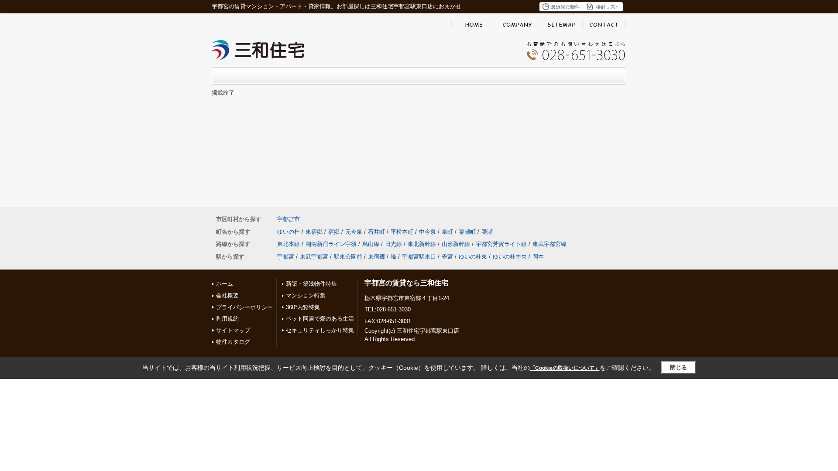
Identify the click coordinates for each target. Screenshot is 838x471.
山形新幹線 (456, 244)
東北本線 (288, 244)
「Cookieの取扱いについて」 (565, 368)
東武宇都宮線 (549, 244)
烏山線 (370, 244)
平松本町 (402, 232)
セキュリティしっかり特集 (320, 330)
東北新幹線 (422, 244)
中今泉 (427, 232)
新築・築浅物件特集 (311, 283)
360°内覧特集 (303, 307)
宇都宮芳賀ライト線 (501, 244)
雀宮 (447, 256)
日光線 (393, 244)
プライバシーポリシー (244, 307)
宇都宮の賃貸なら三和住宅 (406, 283)
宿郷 (334, 232)
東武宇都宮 (314, 256)
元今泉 (353, 232)
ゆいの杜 (288, 232)
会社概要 (227, 295)
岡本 (538, 256)
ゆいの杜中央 (510, 256)
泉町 (447, 232)
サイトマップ (233, 330)
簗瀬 (487, 232)
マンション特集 (306, 295)
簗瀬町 (467, 232)
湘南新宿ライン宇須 (331, 244)
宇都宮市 (288, 219)
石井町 (376, 232)
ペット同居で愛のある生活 (320, 318)
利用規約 (227, 318)
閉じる (678, 367)
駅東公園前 (348, 256)
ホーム (224, 283)
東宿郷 (314, 232)
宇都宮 (285, 256)
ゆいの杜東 (473, 256)
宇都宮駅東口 (419, 256)
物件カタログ (233, 341)
